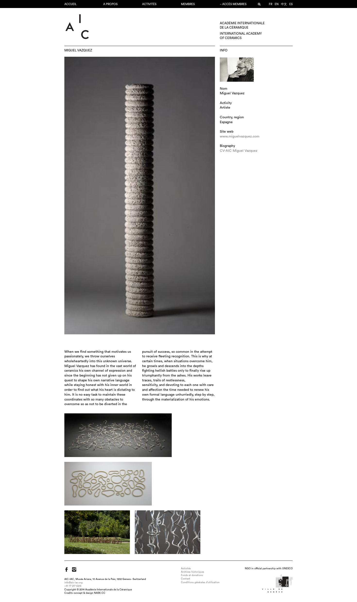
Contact (185, 579)
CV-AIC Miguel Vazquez (238, 151)
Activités (149, 4)
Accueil (70, 4)
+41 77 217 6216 (72, 586)
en (277, 4)
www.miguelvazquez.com (239, 136)
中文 (284, 4)
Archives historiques (192, 572)
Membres (188, 4)
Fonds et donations (192, 575)
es (291, 4)
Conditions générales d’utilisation (200, 582)
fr (270, 4)
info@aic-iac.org (73, 582)
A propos (110, 4)
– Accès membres (233, 4)
